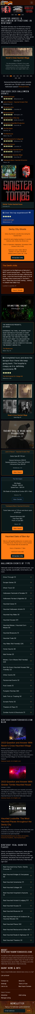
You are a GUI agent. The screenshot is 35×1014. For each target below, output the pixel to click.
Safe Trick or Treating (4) (12, 696)
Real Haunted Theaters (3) (12, 940)
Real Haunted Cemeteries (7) (13, 882)
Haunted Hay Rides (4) (11, 615)
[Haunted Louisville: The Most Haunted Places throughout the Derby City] (17, 809)
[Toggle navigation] (31, 3)
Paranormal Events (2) (11, 680)
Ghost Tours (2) (9, 588)
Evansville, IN (17, 436)
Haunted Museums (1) (11, 633)
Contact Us (4, 981)
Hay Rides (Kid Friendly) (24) (13, 644)
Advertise (4, 995)
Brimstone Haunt (8, 112)
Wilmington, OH (17, 309)
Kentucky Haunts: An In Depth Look (11, 761)
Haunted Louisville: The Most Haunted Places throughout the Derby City (16, 821)
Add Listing (22, 995)
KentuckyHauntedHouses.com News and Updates (15, 836)
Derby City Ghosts (9, 144)
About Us (22, 981)
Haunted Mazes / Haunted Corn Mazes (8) (14, 626)
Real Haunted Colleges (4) (12, 887)
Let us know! (5, 975)
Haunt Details (17, 290)
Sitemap (3, 983)
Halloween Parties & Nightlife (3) (15, 598)
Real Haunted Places (20, 837)
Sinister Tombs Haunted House (13, 149)
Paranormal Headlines (7, 837)
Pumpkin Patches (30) (11, 691)
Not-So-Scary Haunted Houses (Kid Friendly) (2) (16, 668)
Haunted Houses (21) (10, 620)
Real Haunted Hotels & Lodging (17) (16, 900)
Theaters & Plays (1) (10, 707)
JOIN (28, 1011)
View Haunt (17, 472)
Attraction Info (17, 258)
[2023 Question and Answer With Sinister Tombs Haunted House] (17, 772)
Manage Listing (6, 998)
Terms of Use (23, 983)
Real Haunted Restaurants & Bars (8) (16, 929)
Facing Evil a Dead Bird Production (14, 123)
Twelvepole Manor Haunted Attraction (15, 160)
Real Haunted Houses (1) (12, 906)
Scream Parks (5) (9, 702)
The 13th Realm (8, 128)
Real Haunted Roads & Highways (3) (16, 935)
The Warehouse (8, 134)
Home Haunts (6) (9, 649)
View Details (17, 499)
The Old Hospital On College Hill (13, 139)
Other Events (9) (9, 675)
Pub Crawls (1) (8, 686)
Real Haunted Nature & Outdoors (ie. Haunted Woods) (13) (16, 918)
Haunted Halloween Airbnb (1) (14, 609)
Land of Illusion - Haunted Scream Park (15, 102)
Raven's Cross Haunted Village (17, 58)
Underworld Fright (8, 97)
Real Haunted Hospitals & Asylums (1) (15, 894)
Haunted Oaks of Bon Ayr (11, 118)
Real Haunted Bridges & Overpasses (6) (16, 876)
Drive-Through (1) (9, 577)
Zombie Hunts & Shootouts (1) (14, 712)
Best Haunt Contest (25, 986)
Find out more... (24, 87)
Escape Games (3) (9, 582)
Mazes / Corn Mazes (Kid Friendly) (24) (15, 661)
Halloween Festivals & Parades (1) (15, 593)
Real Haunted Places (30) (12, 924)
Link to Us (4, 986)
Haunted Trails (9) (9, 638)
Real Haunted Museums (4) (13, 911)
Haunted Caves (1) (9, 604)
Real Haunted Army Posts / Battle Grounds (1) (15, 868)
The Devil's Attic (8, 107)
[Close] (33, 1003)
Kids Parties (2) (8, 654)
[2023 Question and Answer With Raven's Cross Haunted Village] (17, 733)
